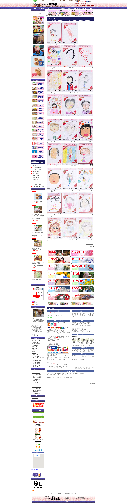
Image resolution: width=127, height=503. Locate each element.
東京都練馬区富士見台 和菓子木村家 (74, 497)
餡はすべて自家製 (36, 343)
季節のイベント (35, 369)
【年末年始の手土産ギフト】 (38, 184)
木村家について (35, 338)
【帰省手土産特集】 (36, 379)
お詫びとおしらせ (36, 340)
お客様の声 (35, 346)
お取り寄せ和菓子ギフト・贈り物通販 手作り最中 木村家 (53, 6)
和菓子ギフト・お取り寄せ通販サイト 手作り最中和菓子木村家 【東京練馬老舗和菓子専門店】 (61, 0)
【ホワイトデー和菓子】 (37, 169)
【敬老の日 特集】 (36, 380)
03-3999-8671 (53, 374)
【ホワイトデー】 (36, 373)
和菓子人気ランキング (38, 439)
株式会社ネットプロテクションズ (62, 364)
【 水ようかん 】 (36, 385)
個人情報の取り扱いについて (57, 493)
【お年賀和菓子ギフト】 (37, 165)
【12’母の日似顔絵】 (37, 390)
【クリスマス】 (35, 382)
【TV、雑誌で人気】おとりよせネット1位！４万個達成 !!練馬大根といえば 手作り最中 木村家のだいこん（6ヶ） (38, 217)
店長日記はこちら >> (36, 335)
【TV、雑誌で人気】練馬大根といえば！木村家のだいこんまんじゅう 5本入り (38, 234)
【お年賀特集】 (35, 391)
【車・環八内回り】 (36, 363)
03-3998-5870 (63, 374)
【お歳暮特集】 (35, 384)
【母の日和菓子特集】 (37, 374)
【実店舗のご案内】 (36, 342)
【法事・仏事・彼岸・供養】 (38, 186)
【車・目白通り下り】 (37, 356)
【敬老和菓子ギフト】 (37, 180)
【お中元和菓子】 (36, 175)
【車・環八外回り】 (36, 365)
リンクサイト (35, 395)
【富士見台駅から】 (36, 354)
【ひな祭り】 (35, 371)
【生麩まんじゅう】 (36, 387)
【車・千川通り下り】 (37, 360)
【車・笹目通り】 (36, 366)
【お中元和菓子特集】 (37, 377)
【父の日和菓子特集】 (37, 376)
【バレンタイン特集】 (37, 388)
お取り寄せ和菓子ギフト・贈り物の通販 (54, 15)
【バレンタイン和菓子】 (37, 167)
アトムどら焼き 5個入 (37, 201)
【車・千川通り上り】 (37, 362)
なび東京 (38, 424)
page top (92, 246)
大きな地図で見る (34, 469)
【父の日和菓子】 (36, 173)
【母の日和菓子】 (36, 171)
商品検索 (34, 161)
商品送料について (36, 351)
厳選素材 (34, 353)
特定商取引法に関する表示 (70, 493)
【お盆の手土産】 (36, 177)
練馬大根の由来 (35, 349)
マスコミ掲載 (35, 345)
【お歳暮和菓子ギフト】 (37, 182)
